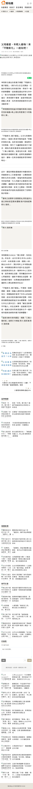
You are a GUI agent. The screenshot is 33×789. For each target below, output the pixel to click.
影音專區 (19, 7)
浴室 (27, 11)
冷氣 (4, 346)
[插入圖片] (25, 660)
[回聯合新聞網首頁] (3, 2)
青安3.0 (5, 11)
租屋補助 (20, 11)
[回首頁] (7, 2)
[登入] (28, 3)
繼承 (12, 11)
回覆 (29, 660)
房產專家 (4, 7)
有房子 (12, 7)
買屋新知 (28, 7)
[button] (31, 3)
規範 (3, 660)
